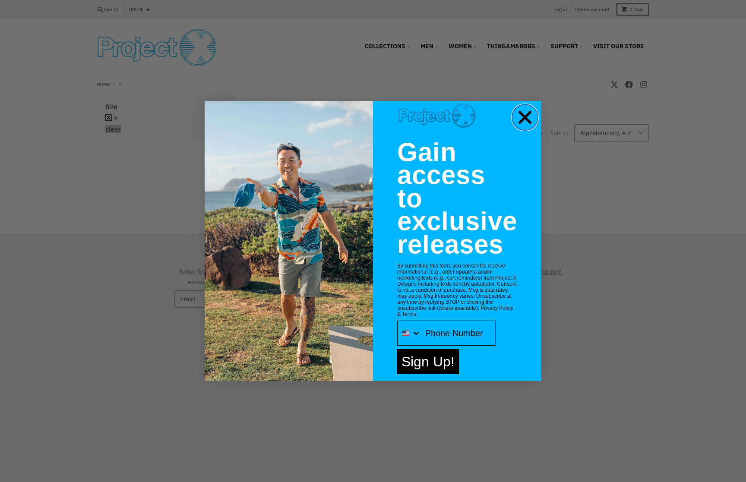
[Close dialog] (525, 117)
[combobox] (409, 333)
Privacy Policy (496, 308)
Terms (409, 314)
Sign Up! (428, 361)
